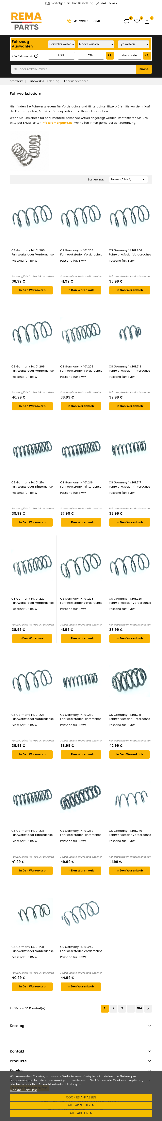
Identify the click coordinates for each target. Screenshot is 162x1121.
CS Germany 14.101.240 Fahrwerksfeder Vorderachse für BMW (130, 833)
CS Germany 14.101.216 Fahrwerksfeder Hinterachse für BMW (81, 485)
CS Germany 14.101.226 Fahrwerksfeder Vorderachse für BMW (130, 601)
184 (139, 1008)
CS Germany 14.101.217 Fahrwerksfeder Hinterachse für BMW (129, 485)
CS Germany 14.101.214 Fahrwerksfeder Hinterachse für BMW (32, 485)
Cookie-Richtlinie (23, 1090)
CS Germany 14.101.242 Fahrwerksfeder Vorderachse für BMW (81, 949)
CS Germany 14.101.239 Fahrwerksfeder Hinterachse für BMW (81, 833)
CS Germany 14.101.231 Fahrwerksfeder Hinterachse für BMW (129, 717)
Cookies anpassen (81, 1097)
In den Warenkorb (32, 290)
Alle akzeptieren (81, 1105)
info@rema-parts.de (57, 122)
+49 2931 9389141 (86, 21)
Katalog (17, 1026)
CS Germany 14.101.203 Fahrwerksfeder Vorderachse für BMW (81, 252)
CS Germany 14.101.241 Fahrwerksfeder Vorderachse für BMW (32, 949)
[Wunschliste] (137, 21)
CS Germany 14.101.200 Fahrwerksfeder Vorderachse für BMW (32, 252)
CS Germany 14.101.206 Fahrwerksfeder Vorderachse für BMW (130, 252)
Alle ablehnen (81, 1113)
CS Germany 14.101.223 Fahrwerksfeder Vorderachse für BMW (81, 601)
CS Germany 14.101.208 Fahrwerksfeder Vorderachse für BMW (32, 369)
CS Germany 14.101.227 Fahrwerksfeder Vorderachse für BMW (32, 717)
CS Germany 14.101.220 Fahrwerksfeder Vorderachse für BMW (32, 601)
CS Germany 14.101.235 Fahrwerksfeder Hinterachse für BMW (32, 833)
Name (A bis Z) (128, 179)
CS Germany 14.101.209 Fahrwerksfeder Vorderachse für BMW (81, 369)
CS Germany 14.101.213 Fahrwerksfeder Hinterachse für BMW (129, 369)
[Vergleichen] (126, 21)
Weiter (148, 1009)
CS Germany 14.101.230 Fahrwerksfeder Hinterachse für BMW (81, 717)
